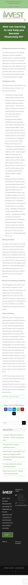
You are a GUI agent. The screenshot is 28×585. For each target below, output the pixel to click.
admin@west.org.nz (14, 3)
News (17, 396)
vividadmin (6, 396)
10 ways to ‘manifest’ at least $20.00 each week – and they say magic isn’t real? (13, 437)
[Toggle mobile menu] (25, 20)
